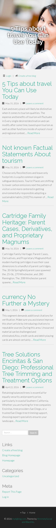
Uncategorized (10, 476)
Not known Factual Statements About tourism (27, 154)
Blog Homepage (11, 455)
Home (32, 512)
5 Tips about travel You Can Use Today (27, 90)
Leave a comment (35, 103)
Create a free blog (27, 75)
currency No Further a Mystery (25, 300)
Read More (33, 133)
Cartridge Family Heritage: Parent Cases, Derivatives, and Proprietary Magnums (27, 228)
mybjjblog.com (19, 518)
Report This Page (12, 491)
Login (8, 75)
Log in (5, 496)
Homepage (8, 460)
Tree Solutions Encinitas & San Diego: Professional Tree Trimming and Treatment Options (27, 367)
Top (24, 512)
